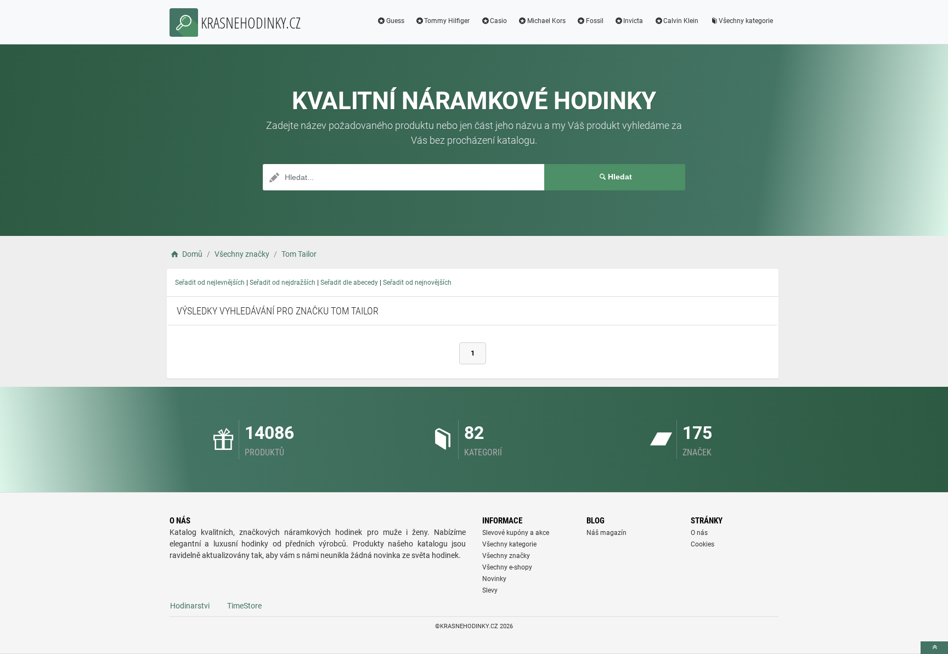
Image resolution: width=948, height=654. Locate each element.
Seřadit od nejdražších (282, 282)
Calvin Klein (680, 21)
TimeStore (244, 605)
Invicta (633, 21)
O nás (699, 533)
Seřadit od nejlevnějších (210, 282)
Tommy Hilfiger (447, 21)
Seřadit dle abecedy (349, 282)
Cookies (702, 544)
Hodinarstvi (190, 605)
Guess (395, 21)
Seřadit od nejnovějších (417, 282)
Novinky (494, 579)
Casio (498, 21)
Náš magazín (606, 533)
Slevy (490, 590)
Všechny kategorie (746, 21)
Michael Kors (546, 21)
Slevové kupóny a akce (515, 533)
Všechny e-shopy (507, 567)
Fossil (594, 21)
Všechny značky (506, 556)
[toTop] (934, 647)
